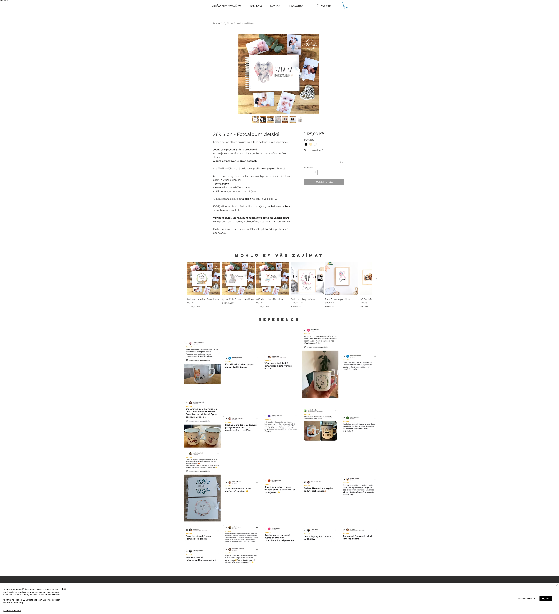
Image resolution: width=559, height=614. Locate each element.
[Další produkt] (376, 278)
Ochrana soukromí (12, 610)
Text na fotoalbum (313, 150)
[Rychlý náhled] (203, 278)
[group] (279, 287)
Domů (216, 23)
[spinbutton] (311, 172)
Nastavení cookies (526, 598)
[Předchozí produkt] (183, 278)
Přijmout (546, 598)
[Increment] (315, 172)
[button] (345, 5)
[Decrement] (306, 172)
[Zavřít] (556, 585)
